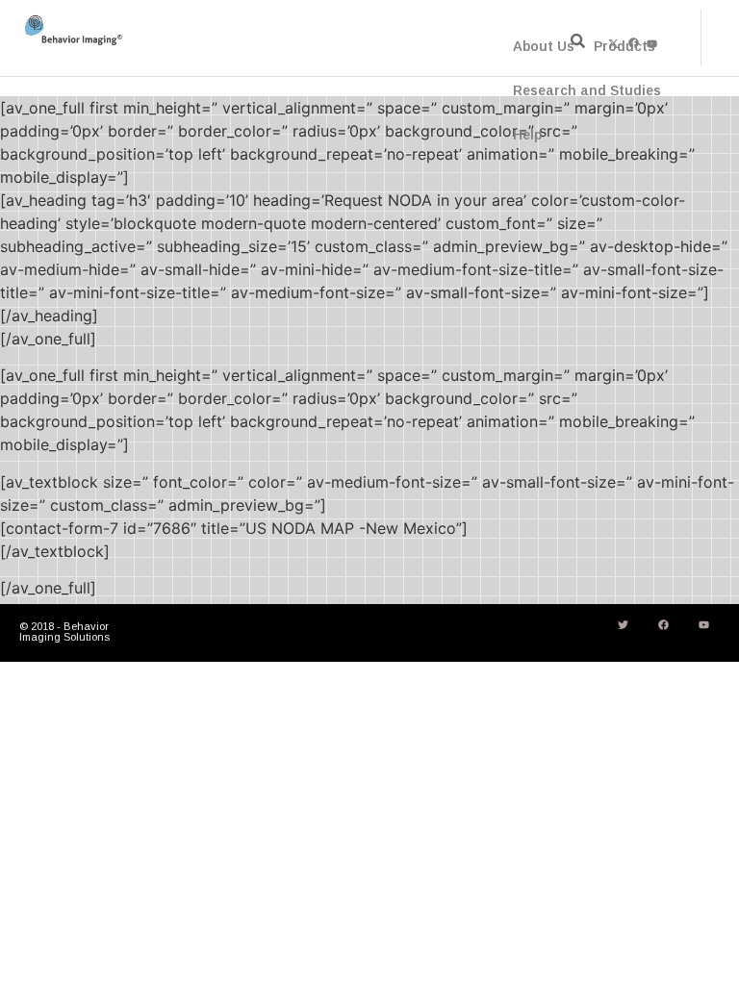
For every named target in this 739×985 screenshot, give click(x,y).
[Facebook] (663, 624)
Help (527, 134)
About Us (543, 46)
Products (624, 46)
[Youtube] (703, 624)
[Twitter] (622, 624)
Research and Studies (587, 90)
